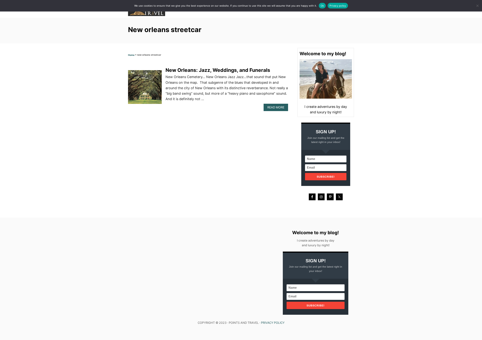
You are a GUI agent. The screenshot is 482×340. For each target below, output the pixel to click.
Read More (277, 108)
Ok (322, 5)
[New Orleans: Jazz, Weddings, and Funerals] (145, 88)
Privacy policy (337, 5)
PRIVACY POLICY (272, 323)
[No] (477, 6)
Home (131, 55)
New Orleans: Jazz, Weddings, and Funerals (217, 70)
